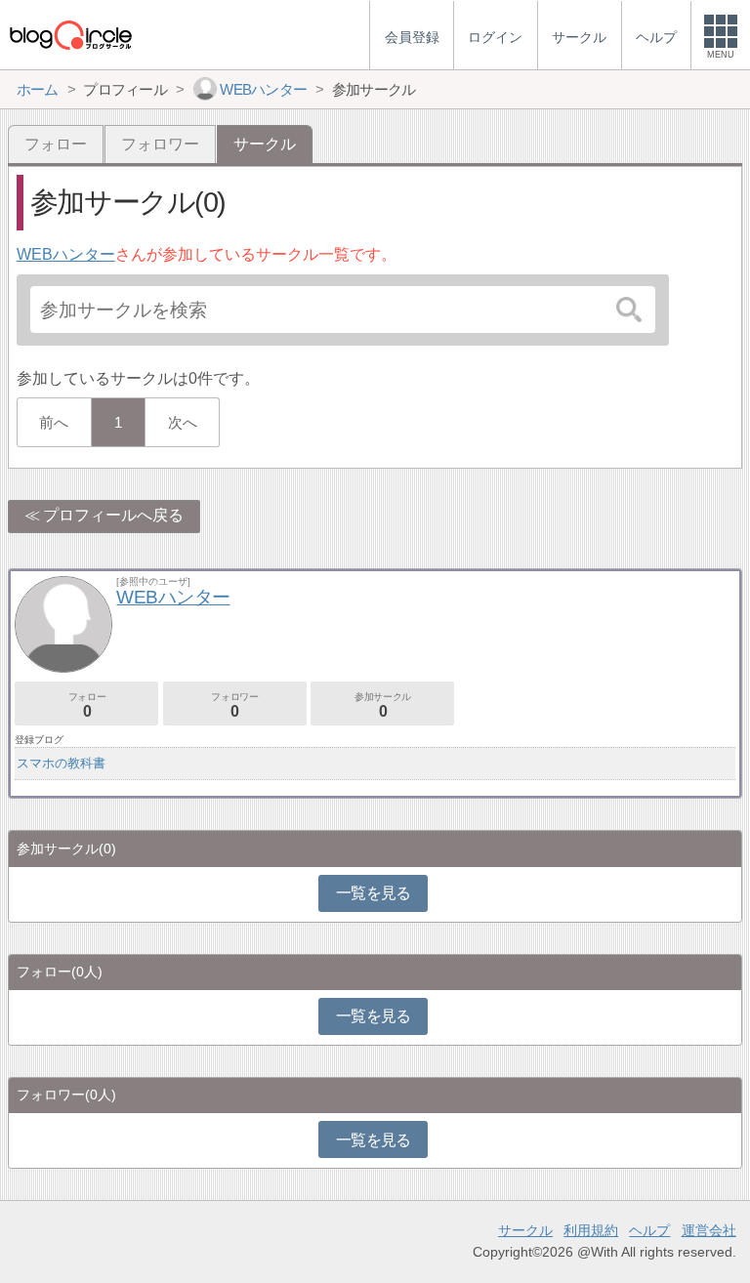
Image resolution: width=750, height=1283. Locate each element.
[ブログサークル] (70, 34)
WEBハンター (66, 254)
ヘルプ (649, 1230)
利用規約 (590, 1230)
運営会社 (709, 1230)
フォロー (55, 144)
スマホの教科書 (61, 763)
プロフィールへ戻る (113, 515)
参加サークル (382, 705)
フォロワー (160, 144)
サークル (525, 1230)
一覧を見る (373, 893)
